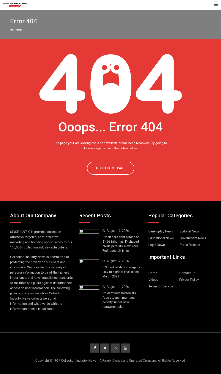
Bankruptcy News (160, 231)
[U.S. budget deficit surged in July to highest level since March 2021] (89, 266)
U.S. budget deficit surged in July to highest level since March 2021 (122, 271)
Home (17, 30)
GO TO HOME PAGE (110, 168)
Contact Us (187, 273)
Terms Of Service (160, 286)
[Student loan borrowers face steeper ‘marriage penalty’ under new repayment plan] (89, 292)
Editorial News (190, 231)
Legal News (156, 245)
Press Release (190, 245)
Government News (193, 238)
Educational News (161, 238)
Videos (153, 280)
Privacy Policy (189, 280)
